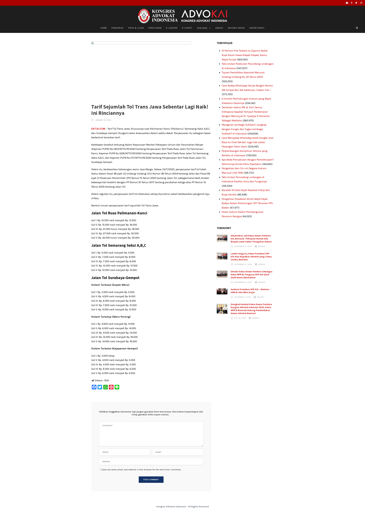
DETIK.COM (98, 128)
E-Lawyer (172, 28)
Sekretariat (257, 28)
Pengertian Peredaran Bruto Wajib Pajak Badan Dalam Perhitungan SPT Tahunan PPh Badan (247, 203)
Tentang (202, 28)
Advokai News (236, 28)
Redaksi (261, 246)
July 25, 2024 (240, 318)
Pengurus (117, 28)
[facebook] (351, 3)
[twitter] (356, 3)
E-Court (187, 28)
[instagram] (361, 3)
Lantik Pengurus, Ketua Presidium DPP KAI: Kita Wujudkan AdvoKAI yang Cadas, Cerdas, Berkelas (251, 256)
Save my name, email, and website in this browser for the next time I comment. (141, 469)
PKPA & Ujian (136, 28)
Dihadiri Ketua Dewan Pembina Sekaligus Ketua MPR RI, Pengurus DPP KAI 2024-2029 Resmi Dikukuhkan (251, 274)
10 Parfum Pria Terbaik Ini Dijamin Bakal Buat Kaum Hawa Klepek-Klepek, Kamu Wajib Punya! (245, 55)
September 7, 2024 (242, 297)
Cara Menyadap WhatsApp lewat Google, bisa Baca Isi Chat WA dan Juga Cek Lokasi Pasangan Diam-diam (247, 142)
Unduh (219, 28)
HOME (104, 28)
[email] (347, 3)
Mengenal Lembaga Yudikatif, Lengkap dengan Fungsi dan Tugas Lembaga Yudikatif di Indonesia (244, 129)
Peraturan (155, 28)
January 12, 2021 (103, 120)
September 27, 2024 (243, 246)
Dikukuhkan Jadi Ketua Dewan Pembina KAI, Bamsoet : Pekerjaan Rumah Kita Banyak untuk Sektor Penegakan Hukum (251, 238)
